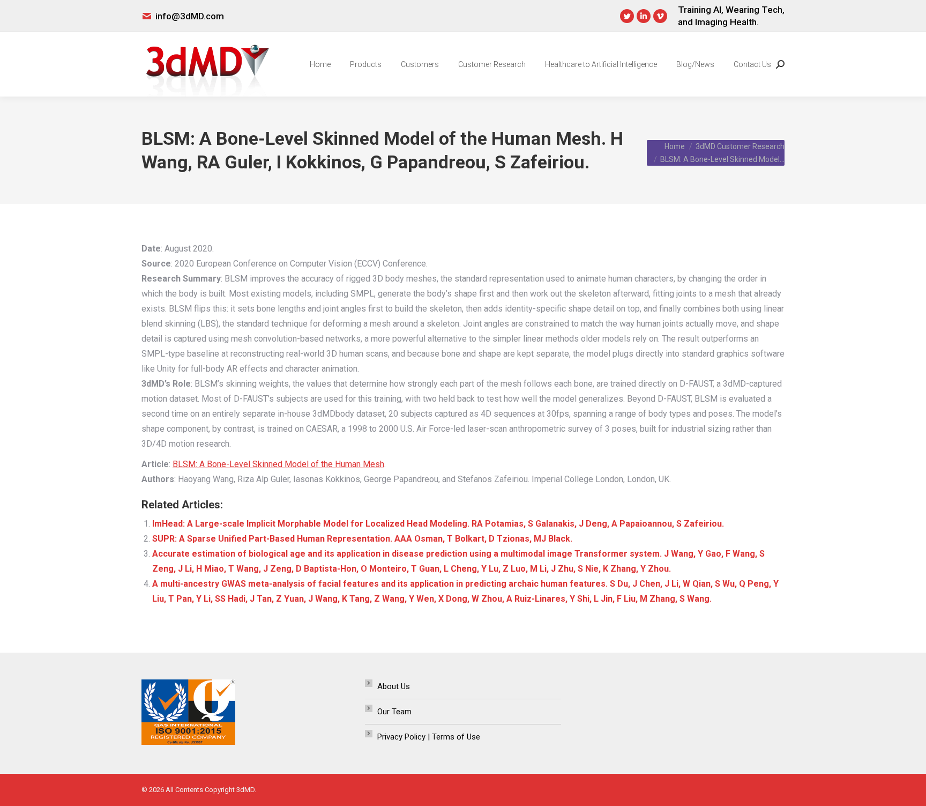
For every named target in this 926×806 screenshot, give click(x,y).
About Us (393, 686)
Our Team (394, 711)
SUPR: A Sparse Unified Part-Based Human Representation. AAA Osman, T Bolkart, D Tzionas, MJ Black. (362, 539)
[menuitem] (320, 64)
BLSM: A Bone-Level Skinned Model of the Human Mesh (278, 464)
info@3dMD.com (189, 16)
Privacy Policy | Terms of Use (428, 737)
